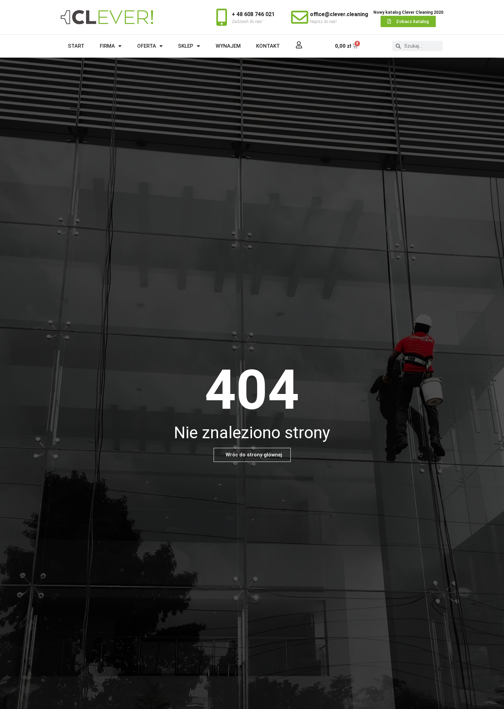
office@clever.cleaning (339, 14)
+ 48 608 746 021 (253, 14)
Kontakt (268, 46)
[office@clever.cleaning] (299, 17)
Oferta (146, 46)
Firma (107, 46)
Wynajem (228, 46)
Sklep (185, 46)
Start (76, 46)
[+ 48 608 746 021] (221, 17)
